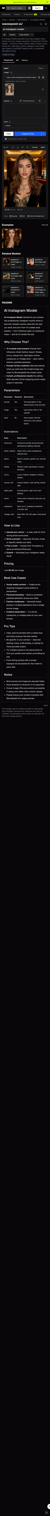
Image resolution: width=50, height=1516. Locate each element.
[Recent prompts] (39, 101)
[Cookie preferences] (47, 1513)
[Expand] (44, 101)
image (6, 72)
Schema (12, 35)
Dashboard (6, 14)
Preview (35, 147)
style (6, 122)
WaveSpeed (22, 20)
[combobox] (25, 29)
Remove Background (37, 216)
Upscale (14, 216)
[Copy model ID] (41, 24)
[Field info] (10, 72)
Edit (23, 216)
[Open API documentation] (46, 24)
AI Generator (30, 14)
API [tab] (17, 60)
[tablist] (25, 60)
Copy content (24, 35)
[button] (43, 89)
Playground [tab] (8, 60)
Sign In (37, 8)
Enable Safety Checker (16, 139)
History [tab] (25, 60)
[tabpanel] (25, 103)
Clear (9, 134)
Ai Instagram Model (37, 20)
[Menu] (46, 8)
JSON (43, 147)
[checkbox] (6, 139)
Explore (17, 14)
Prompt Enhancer (28, 101)
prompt (6, 101)
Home (4, 20)
